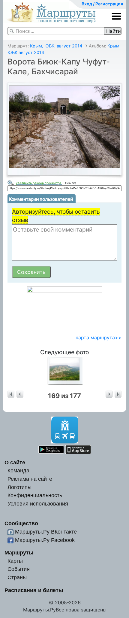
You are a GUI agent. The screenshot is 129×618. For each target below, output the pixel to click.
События (19, 569)
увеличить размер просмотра (39, 183)
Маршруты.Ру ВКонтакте (46, 531)
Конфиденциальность (35, 495)
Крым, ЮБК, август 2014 (56, 45)
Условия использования (38, 503)
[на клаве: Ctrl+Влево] (19, 394)
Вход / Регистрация (102, 3)
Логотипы (20, 487)
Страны (17, 577)
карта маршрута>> (99, 337)
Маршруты (18, 552)
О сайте (14, 462)
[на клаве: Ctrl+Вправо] (109, 394)
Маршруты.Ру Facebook (45, 540)
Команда (18, 470)
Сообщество (21, 523)
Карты (15, 561)
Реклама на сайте (30, 479)
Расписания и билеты (33, 590)
